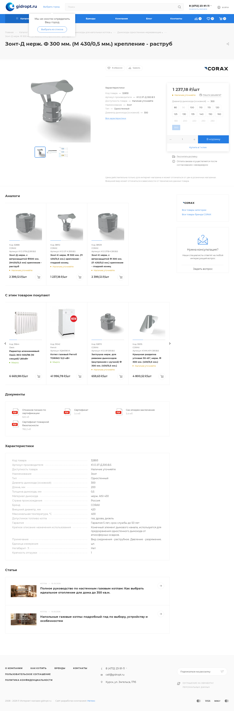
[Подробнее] (161, 586)
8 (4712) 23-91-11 (199, 5)
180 (176, 120)
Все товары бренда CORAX (196, 214)
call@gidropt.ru (115, 674)
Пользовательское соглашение (28, 674)
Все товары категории (194, 210)
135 (192, 114)
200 (185, 120)
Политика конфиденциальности (29, 680)
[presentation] (5, 343)
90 (183, 107)
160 (219, 114)
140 (202, 114)
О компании (14, 668)
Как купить (38, 668)
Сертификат (81, 409)
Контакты (80, 668)
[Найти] (179, 6)
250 (203, 120)
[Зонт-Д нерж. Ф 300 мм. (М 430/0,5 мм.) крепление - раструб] (52, 104)
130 (184, 114)
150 (210, 114)
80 (175, 107)
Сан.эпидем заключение (140, 409)
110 (200, 107)
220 (194, 120)
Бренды (59, 668)
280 (213, 120)
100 (192, 107)
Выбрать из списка (52, 29)
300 (176, 127)
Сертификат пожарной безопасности (35, 423)
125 (175, 114)
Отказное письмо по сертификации (34, 411)
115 (209, 107)
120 (217, 107)
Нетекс (91, 701)
